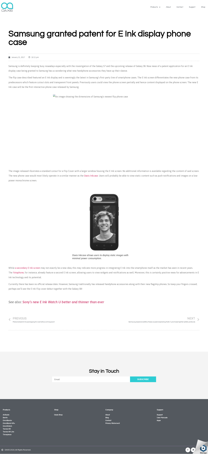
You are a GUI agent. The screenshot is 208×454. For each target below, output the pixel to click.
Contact (180, 7)
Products (154, 7)
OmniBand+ (7, 420)
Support (192, 7)
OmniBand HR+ (9, 423)
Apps (159, 420)
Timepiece (7, 435)
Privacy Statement (112, 423)
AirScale (6, 415)
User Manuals (162, 418)
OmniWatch (7, 426)
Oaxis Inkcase (91, 175)
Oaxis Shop (58, 415)
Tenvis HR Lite (8, 432)
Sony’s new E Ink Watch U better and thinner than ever (63, 302)
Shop (203, 7)
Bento (5, 418)
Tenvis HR (7, 429)
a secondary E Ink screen (27, 268)
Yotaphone (18, 272)
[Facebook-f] (188, 450)
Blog (107, 418)
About (168, 7)
